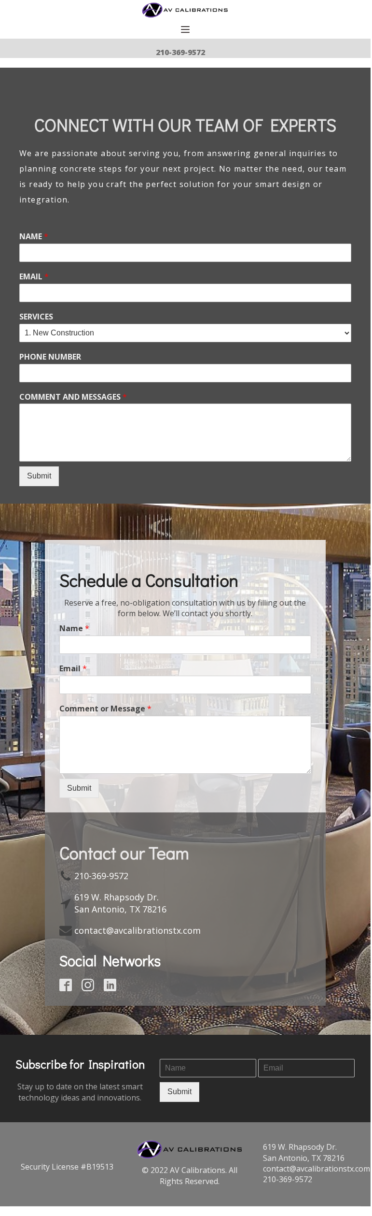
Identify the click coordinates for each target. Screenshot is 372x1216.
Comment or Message (105, 709)
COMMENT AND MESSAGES (73, 397)
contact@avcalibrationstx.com (137, 930)
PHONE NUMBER (50, 357)
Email (73, 669)
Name (74, 628)
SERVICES (36, 317)
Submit (39, 476)
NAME (33, 237)
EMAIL (34, 277)
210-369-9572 (180, 52)
